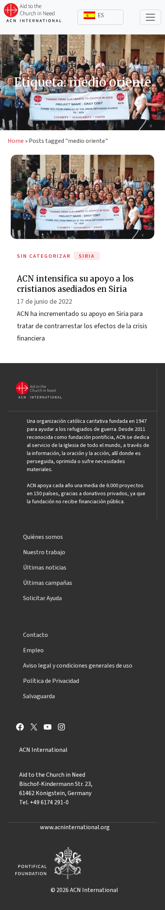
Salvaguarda (39, 696)
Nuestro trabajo (44, 552)
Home (16, 141)
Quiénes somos (43, 537)
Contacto (35, 635)
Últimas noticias (44, 567)
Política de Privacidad (51, 681)
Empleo (33, 650)
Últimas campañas (47, 583)
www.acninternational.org (75, 827)
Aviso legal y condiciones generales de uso (77, 665)
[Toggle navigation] (150, 17)
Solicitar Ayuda (42, 598)
